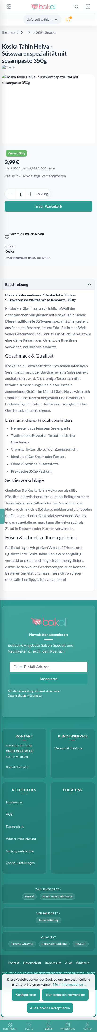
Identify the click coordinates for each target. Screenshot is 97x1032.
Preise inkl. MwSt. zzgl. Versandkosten (35, 176)
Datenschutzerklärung (23, 695)
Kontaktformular (17, 767)
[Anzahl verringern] (10, 194)
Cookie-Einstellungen (20, 863)
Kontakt (13, 963)
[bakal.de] (48, 622)
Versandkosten (74, 973)
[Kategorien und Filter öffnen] (2, 516)
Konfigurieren (26, 995)
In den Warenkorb (48, 206)
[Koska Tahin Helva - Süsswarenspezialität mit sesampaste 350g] (48, 109)
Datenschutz (15, 826)
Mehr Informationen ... (69, 984)
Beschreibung (16, 284)
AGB (9, 814)
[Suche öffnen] (77, 6)
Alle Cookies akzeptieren (50, 1008)
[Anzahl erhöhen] (30, 194)
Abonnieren (49, 679)
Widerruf (82, 963)
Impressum (14, 802)
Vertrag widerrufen (20, 851)
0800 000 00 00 (20, 751)
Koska (9, 251)
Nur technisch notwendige (65, 995)
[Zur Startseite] (43, 6)
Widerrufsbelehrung (21, 839)
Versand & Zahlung (68, 748)
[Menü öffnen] (9, 6)
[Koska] (48, 67)
